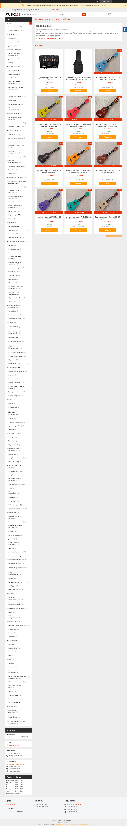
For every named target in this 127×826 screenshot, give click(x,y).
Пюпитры (11, 593)
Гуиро (10, 612)
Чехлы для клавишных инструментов (15, 287)
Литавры (11, 548)
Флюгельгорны (13, 142)
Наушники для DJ (14, 215)
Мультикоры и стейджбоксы (12, 109)
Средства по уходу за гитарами (15, 526)
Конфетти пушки (13, 113)
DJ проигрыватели (14, 104)
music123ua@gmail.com (17, 764)
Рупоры (10, 578)
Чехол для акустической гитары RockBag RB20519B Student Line (78, 78)
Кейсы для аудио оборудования (14, 293)
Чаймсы (11, 663)
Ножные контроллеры (15, 522)
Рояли (10, 173)
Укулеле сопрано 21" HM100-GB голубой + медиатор (107, 78)
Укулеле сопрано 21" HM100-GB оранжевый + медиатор (78, 171)
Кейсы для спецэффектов (13, 152)
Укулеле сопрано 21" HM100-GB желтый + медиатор (49, 125)
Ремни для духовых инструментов (14, 479)
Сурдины (11, 488)
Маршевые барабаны (15, 298)
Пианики (11, 375)
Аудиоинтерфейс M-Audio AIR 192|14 (49, 78)
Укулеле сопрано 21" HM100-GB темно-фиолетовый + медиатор (49, 218)
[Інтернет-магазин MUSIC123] (12, 14)
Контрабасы (12, 311)
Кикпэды (11, 699)
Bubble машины (13, 226)
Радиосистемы (13, 74)
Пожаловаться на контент (62, 824)
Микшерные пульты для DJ (16, 146)
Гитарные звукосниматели (13, 598)
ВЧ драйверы (12, 407)
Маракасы (11, 360)
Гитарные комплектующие (13, 573)
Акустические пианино (15, 138)
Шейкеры (11, 283)
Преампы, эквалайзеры (16, 608)
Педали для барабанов (16, 371)
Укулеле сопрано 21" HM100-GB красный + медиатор (78, 125)
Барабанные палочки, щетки (15, 118)
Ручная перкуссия (14, 134)
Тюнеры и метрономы (15, 484)
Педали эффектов (14, 382)
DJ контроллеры (13, 249)
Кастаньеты (12, 379)
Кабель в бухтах (13, 49)
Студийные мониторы (15, 458)
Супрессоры (12, 501)
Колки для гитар (13, 535)
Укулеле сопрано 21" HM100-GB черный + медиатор (49, 171)
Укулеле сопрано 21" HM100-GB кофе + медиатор (107, 171)
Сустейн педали (13, 695)
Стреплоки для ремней (16, 589)
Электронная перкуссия (16, 556)
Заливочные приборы (15, 96)
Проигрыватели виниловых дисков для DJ (17, 182)
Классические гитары (15, 157)
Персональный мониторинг (13, 671)
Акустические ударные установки (15, 88)
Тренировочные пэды (15, 392)
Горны (10, 219)
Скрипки (11, 38)
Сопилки (11, 644)
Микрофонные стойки (15, 682)
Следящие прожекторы (16, 187)
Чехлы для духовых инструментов (14, 449)
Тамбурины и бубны (15, 268)
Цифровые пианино (14, 318)
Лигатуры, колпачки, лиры (15, 466)
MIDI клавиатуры (13, 70)
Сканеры (11, 62)
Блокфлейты (12, 648)
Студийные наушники (15, 475)
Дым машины (12, 59)
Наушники (11, 497)
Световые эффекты (14, 396)
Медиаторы (12, 445)
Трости (10, 441)
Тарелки (11, 230)
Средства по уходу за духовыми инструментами (15, 346)
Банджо (10, 633)
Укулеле (11, 34)
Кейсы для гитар (13, 461)
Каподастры (12, 531)
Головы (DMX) (13, 130)
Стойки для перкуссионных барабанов (17, 722)
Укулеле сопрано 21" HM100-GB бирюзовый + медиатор (78, 218)
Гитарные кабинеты (14, 341)
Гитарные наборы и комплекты (14, 306)
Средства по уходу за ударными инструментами (15, 412)
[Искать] (84, 14)
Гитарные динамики (14, 563)
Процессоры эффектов (16, 559)
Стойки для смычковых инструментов (15, 716)
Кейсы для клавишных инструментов (15, 617)
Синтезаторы (12, 42)
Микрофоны (12, 363)
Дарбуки (11, 539)
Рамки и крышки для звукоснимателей (15, 603)
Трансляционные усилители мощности (17, 568)
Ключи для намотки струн (14, 686)
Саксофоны (12, 271)
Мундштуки (12, 512)
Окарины (11, 652)
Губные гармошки (14, 30)
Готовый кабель (13, 582)
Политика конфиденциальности (80, 824)
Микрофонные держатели (13, 711)
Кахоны (10, 403)
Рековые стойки (13, 337)
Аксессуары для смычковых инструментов (17, 677)
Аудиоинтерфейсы (14, 426)
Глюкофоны (12, 629)
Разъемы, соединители (12, 161)
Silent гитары (12, 279)
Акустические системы (15, 625)
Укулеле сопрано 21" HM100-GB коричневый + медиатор (107, 125)
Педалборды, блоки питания (14, 517)
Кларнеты (11, 429)
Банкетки (11, 691)
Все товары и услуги (113, 236)
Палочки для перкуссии (16, 241)
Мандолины (12, 100)
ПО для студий (13, 621)
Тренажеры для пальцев (16, 509)
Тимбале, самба (13, 433)
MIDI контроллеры (14, 702)
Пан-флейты (12, 640)
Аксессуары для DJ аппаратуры (14, 54)
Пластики (11, 234)
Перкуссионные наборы (16, 177)
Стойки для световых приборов (15, 206)
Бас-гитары (12, 66)
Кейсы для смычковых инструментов (15, 82)
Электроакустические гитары (15, 191)
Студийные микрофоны (16, 356)
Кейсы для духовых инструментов (14, 332)
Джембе (11, 46)
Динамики (11, 245)
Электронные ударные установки (15, 197)
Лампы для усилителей (16, 552)
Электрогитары (13, 27)
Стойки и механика (14, 422)
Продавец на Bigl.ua (63, 822)
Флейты (10, 78)
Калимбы (11, 667)
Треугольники (12, 636)
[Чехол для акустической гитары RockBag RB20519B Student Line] (78, 61)
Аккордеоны (12, 222)
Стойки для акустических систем (16, 387)
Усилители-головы (14, 367)
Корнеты (11, 253)
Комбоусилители (13, 315)
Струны (10, 437)
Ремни (10, 418)
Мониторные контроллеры (12, 492)
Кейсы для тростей (14, 505)
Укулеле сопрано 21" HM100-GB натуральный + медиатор (107, 218)
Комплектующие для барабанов (15, 263)
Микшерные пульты (14, 126)
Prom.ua (72, 820)
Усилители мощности (15, 275)
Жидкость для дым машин (14, 257)
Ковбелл (11, 322)
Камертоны (12, 706)
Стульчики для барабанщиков (13, 327)
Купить (50, 90)
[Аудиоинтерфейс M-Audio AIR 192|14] (49, 61)
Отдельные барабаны (15, 352)
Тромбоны (11, 170)
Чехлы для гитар (13, 471)
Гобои (10, 399)
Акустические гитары (15, 123)
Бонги (10, 202)
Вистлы (10, 655)
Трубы (10, 301)
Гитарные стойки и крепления (14, 543)
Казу (9, 659)
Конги (10, 93)
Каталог (9, 23)
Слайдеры (11, 586)
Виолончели (12, 211)
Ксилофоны (12, 454)
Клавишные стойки (14, 237)
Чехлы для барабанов (15, 166)
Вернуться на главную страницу (51, 38)
